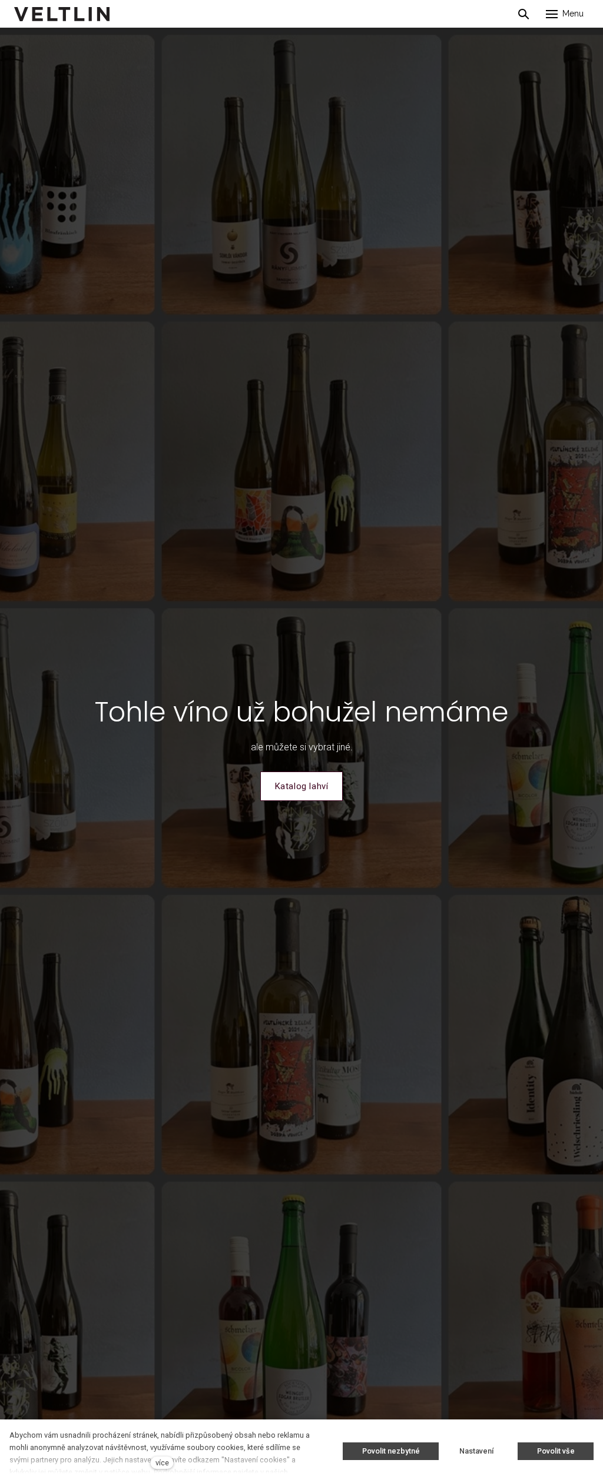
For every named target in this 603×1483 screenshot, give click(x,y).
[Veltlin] (62, 14)
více (162, 1462)
